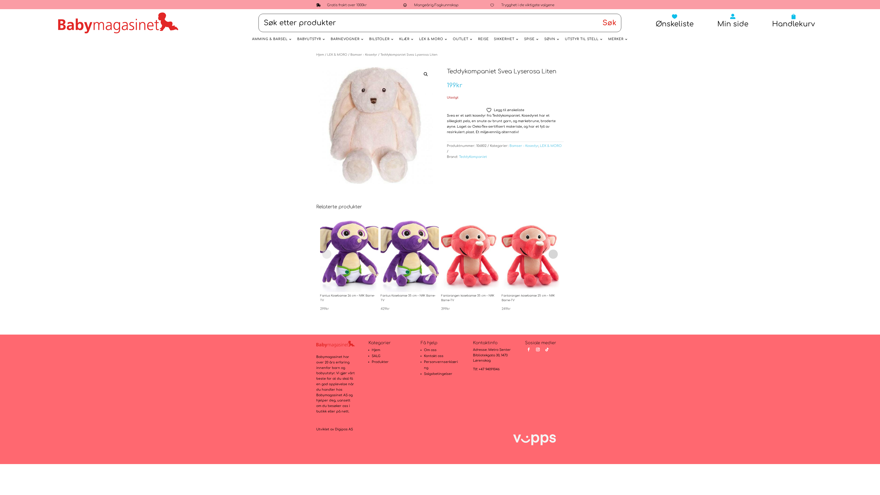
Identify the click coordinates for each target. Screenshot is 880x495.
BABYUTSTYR (309, 39)
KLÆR (404, 39)
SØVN (549, 39)
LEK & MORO (431, 39)
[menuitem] (675, 20)
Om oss (430, 350)
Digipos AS (344, 429)
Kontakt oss (433, 356)
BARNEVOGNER (345, 39)
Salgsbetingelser (438, 374)
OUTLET (460, 39)
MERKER (616, 39)
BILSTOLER (379, 39)
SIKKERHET (504, 39)
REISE (483, 39)
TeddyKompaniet (473, 157)
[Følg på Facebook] (528, 349)
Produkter (380, 362)
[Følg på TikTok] (547, 349)
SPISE (529, 39)
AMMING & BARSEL (270, 39)
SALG (376, 356)
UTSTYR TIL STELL (582, 39)
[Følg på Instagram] (538, 349)
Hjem (320, 54)
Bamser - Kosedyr (363, 54)
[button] (426, 74)
